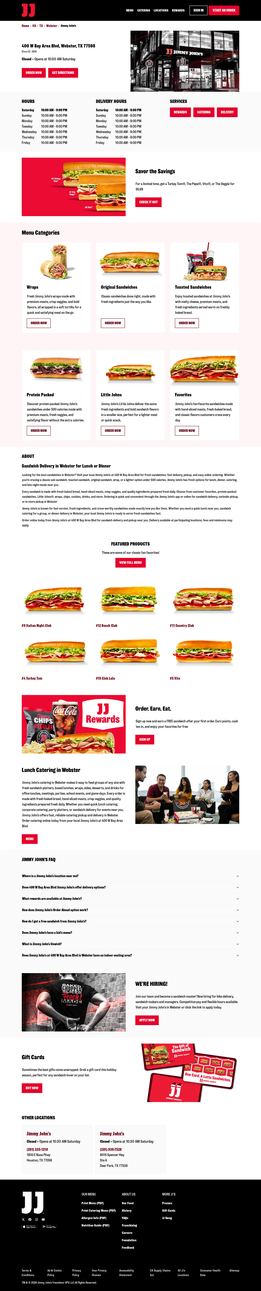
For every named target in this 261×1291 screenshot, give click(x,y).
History (127, 1210)
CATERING (143, 10)
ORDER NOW (113, 323)
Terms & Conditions (28, 1272)
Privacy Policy (76, 1272)
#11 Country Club (182, 625)
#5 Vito (175, 678)
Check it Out (148, 202)
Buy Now (32, 1088)
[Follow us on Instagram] (36, 1219)
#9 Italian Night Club (37, 625)
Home (25, 25)
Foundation (129, 1240)
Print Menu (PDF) (93, 1203)
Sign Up (144, 739)
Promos (167, 1203)
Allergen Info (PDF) (94, 1218)
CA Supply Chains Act (160, 1272)
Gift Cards (169, 1210)
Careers (127, 1232)
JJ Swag (167, 1218)
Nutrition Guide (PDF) (96, 1225)
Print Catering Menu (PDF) (99, 1210)
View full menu (130, 562)
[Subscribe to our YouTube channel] (43, 1219)
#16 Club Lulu (105, 678)
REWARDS (178, 10)
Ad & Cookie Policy (54, 1272)
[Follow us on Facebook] (29, 1219)
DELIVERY (227, 112)
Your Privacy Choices (99, 1272)
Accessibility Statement (126, 1272)
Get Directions (63, 73)
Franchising (129, 1225)
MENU (130, 10)
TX (41, 25)
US (34, 25)
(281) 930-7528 (111, 1149)
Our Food (128, 1203)
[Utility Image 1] (29, 1226)
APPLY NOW (147, 1020)
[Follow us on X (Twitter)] (23, 1219)
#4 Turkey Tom (32, 678)
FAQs (125, 1218)
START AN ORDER (224, 10)
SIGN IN (198, 10)
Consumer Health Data (210, 1272)
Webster (51, 25)
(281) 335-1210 (37, 1149)
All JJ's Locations (183, 1272)
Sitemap (234, 1270)
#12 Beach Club (106, 625)
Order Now (34, 73)
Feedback (128, 1247)
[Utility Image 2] (49, 1226)
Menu (30, 839)
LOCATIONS (161, 10)
